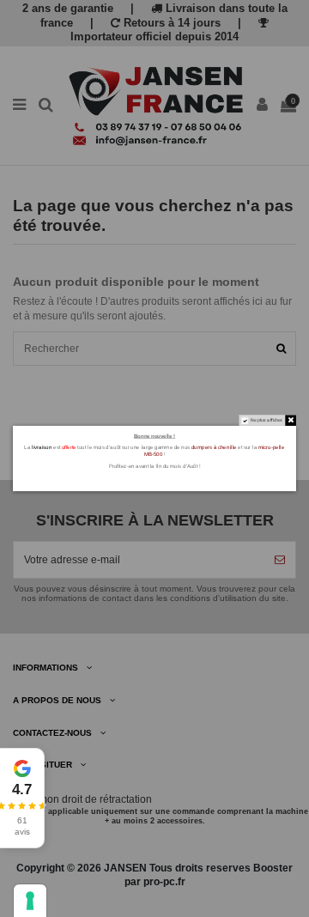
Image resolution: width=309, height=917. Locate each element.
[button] (22, 798)
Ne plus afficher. (267, 420)
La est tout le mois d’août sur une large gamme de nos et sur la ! (154, 451)
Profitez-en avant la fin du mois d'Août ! (155, 466)
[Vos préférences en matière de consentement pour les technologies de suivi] (30, 900)
